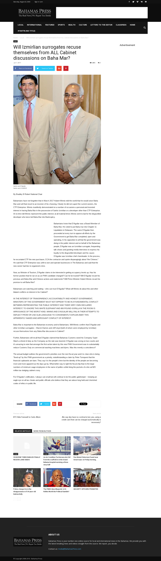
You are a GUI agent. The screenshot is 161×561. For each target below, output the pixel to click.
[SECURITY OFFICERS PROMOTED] (87, 477)
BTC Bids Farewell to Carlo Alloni (26, 417)
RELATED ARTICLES (23, 431)
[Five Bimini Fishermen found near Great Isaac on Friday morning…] (87, 445)
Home (132, 25)
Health (71, 25)
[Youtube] (146, 2)
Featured (49, 25)
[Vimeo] (137, 2)
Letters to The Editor (101, 25)
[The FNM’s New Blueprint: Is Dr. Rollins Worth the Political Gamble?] (57, 477)
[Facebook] (129, 2)
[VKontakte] (142, 2)
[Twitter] (133, 2)
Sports (61, 25)
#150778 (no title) (26, 31)
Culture (83, 25)
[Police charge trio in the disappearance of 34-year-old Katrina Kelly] (27, 477)
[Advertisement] (102, 12)
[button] (145, 28)
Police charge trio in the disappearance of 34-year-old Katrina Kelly (24, 491)
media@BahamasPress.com (69, 549)
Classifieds (121, 25)
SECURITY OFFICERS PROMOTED (85, 489)
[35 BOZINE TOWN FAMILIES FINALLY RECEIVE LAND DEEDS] (27, 445)
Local (21, 25)
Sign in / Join (39, 2)
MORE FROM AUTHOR (42, 431)
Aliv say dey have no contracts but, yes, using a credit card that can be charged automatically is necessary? (81, 419)
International (34, 25)
